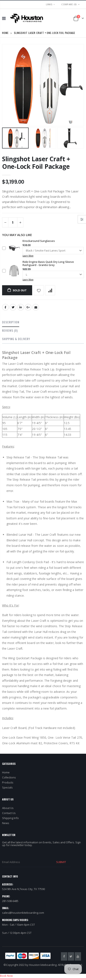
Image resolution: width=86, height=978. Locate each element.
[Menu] (4, 18)
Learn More (28, 255)
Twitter (13, 307)
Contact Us (9, 813)
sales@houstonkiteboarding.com (23, 913)
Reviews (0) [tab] (10, 330)
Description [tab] (10, 322)
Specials (7, 787)
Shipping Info (10, 818)
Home (5, 33)
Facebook (5, 307)
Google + (28, 307)
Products (7, 782)
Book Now (6, 976)
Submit (61, 862)
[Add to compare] (50, 290)
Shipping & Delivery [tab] (16, 339)
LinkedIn (20, 307)
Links (49, 4)
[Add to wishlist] (39, 290)
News (5, 823)
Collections (9, 777)
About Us (8, 808)
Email (35, 307)
